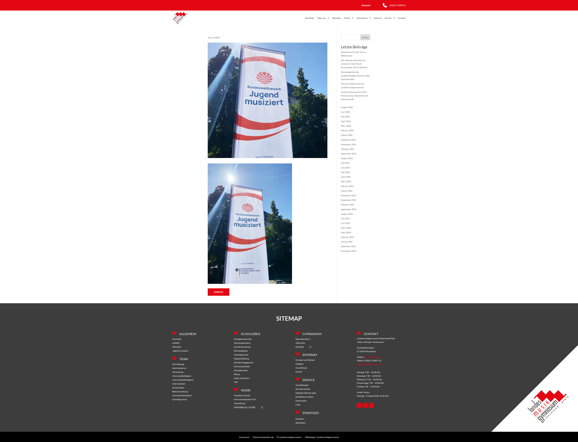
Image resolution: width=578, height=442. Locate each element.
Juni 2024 (345, 223)
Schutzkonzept (240, 370)
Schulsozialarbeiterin (182, 395)
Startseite (309, 18)
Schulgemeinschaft (243, 339)
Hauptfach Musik (242, 395)
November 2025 (348, 144)
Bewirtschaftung (180, 391)
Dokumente (300, 400)
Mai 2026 (345, 116)
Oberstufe (300, 343)
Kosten (298, 371)
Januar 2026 (347, 135)
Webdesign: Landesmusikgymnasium (322, 437)
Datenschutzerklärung (263, 437)
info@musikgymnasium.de (369, 364)
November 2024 (348, 200)
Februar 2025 (347, 186)
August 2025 (347, 158)
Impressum (244, 437)
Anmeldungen (302, 385)
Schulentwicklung (242, 347)
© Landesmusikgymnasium (289, 437)
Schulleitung (178, 364)
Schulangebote (241, 350)
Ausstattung (239, 403)
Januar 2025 (347, 190)
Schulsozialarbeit (242, 366)
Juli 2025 (345, 163)
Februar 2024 (347, 237)
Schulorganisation (242, 343)
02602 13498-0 (397, 5)
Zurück (218, 292)
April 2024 (346, 227)
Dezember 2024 (348, 195)
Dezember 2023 (348, 246)
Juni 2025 (345, 167)
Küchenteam (178, 387)
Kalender (299, 418)
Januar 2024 (347, 241)
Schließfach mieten (304, 396)
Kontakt (402, 18)
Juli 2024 (345, 218)
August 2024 (347, 214)
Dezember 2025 (348, 139)
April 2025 (346, 176)
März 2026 (346, 126)
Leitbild (175, 343)
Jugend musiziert (180, 350)
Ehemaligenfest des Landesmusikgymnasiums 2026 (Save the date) (355, 76)
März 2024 (346, 232)
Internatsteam (178, 383)
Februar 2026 (347, 130)
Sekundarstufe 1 (303, 339)
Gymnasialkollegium (181, 376)
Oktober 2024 (347, 204)
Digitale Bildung (241, 358)
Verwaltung (177, 372)
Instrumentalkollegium (183, 379)
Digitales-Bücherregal (305, 393)
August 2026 (347, 107)
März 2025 (346, 181)
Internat (377, 18)
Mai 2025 (345, 172)
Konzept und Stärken (305, 360)
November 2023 (348, 251)
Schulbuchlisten (302, 389)
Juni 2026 (345, 112)
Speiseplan (300, 422)
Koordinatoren (179, 368)
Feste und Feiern (241, 378)
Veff (236, 382)
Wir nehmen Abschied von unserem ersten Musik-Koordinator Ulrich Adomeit (354, 64)
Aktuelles (336, 18)
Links (297, 404)
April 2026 (346, 121)
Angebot (299, 364)
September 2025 (348, 153)
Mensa (237, 374)
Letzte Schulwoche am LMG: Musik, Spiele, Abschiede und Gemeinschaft (354, 96)
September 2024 (348, 209)
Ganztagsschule (179, 399)
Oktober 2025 (347, 149)
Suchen (365, 37)
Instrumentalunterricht (245, 399)
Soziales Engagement (243, 362)
